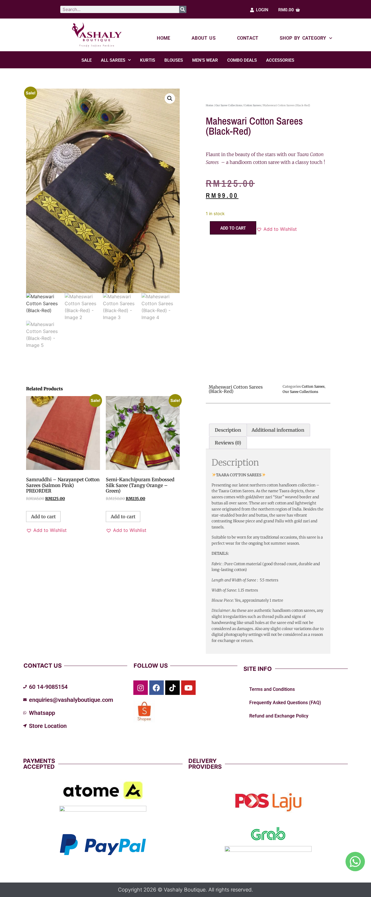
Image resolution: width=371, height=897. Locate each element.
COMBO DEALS (242, 60)
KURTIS (147, 60)
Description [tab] (228, 430)
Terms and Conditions (272, 689)
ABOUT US (204, 38)
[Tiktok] (172, 687)
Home (209, 105)
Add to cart (233, 228)
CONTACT (247, 38)
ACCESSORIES (280, 60)
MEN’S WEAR (205, 60)
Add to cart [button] (43, 516)
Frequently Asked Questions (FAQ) (285, 702)
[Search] (182, 9)
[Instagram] (140, 687)
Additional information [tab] (278, 430)
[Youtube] (188, 687)
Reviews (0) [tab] (228, 443)
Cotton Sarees (252, 105)
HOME (163, 38)
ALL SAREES (113, 60)
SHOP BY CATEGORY (303, 38)
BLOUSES (173, 60)
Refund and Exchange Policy (278, 716)
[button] (170, 98)
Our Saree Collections (228, 105)
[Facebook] (156, 687)
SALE (86, 60)
